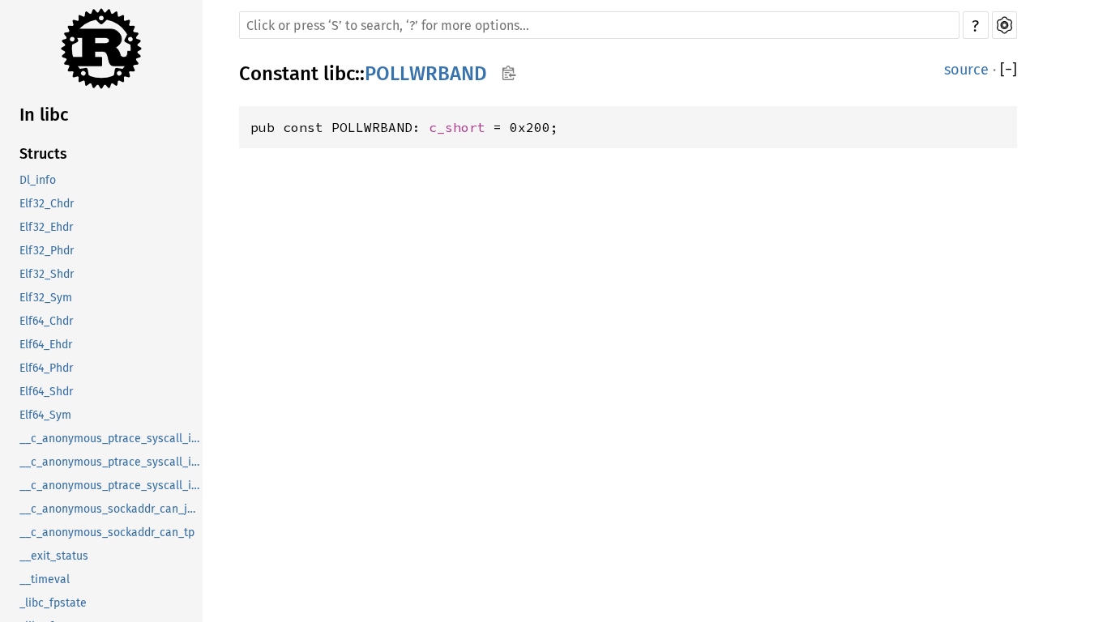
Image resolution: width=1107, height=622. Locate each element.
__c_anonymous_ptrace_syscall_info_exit (111, 462)
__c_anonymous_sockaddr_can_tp (106, 532)
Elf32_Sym (45, 298)
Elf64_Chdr (46, 321)
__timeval (44, 579)
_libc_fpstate (53, 603)
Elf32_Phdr (46, 251)
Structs (43, 154)
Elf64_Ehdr (45, 344)
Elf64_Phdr (46, 368)
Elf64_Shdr (46, 391)
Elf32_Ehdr (46, 227)
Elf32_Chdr (46, 204)
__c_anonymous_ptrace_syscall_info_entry (111, 438)
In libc (44, 115)
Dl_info (37, 180)
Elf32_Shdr (46, 274)
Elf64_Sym (45, 415)
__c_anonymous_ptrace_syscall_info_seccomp (111, 485)
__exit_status (53, 556)
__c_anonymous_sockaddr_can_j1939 (111, 509)
